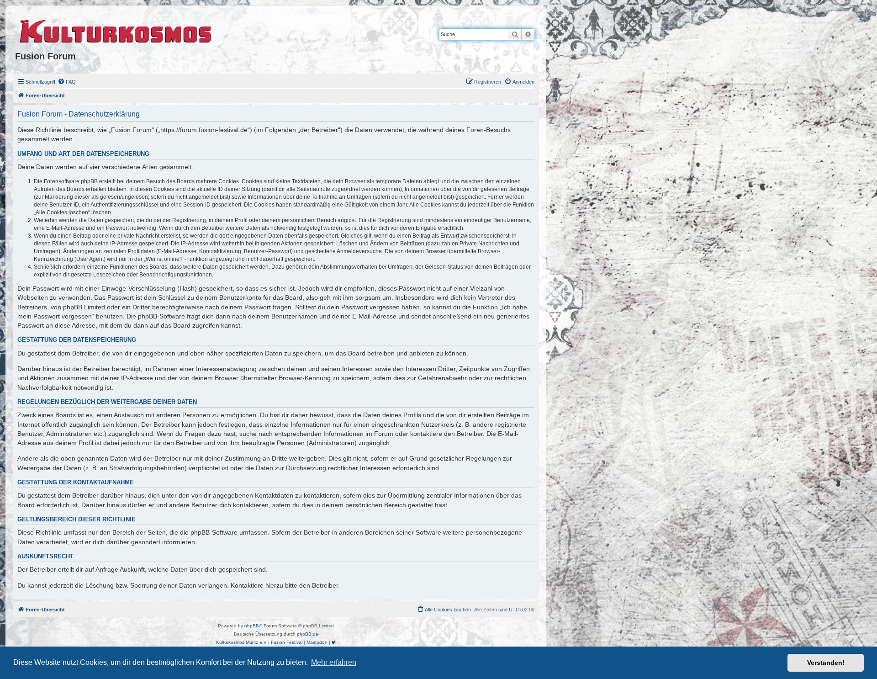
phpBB (251, 625)
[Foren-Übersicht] (116, 29)
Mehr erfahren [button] (333, 662)
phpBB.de (307, 634)
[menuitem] (67, 81)
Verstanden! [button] (826, 662)
